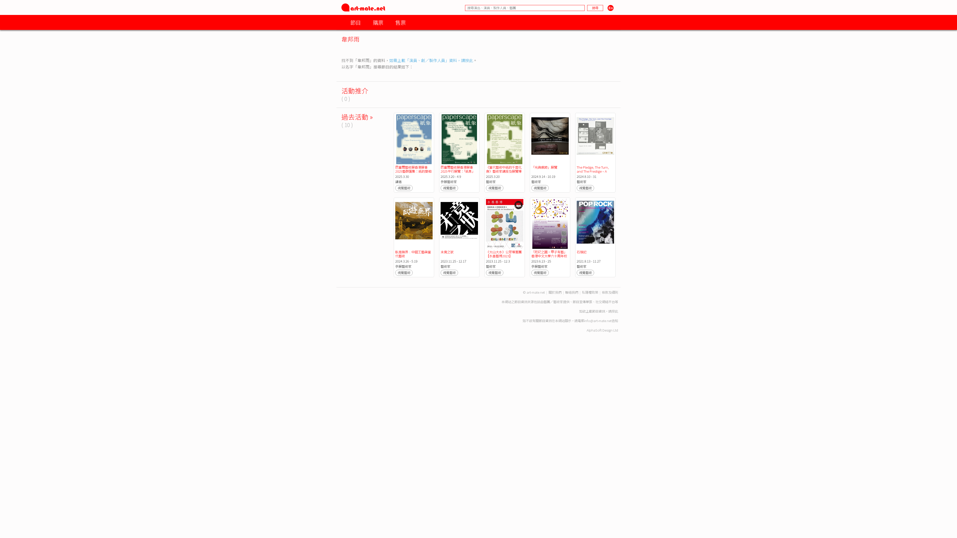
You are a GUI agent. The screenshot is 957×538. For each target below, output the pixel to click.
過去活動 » (357, 117)
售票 (400, 22)
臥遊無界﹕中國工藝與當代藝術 (413, 254)
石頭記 (581, 252)
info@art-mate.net (598, 320)
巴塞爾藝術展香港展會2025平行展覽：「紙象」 (458, 169)
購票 (378, 22)
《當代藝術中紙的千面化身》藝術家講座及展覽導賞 (504, 171)
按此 (615, 311)
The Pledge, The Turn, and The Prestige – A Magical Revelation (593, 171)
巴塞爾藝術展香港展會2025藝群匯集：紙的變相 (413, 169)
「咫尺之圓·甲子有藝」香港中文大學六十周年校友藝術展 (549, 256)
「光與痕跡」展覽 (544, 167)
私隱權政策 (590, 292)
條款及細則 (610, 292)
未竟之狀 (447, 252)
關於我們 (555, 292)
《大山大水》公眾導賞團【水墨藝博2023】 (504, 254)
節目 (355, 22)
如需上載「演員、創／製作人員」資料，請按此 (431, 60)
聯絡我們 (571, 292)
